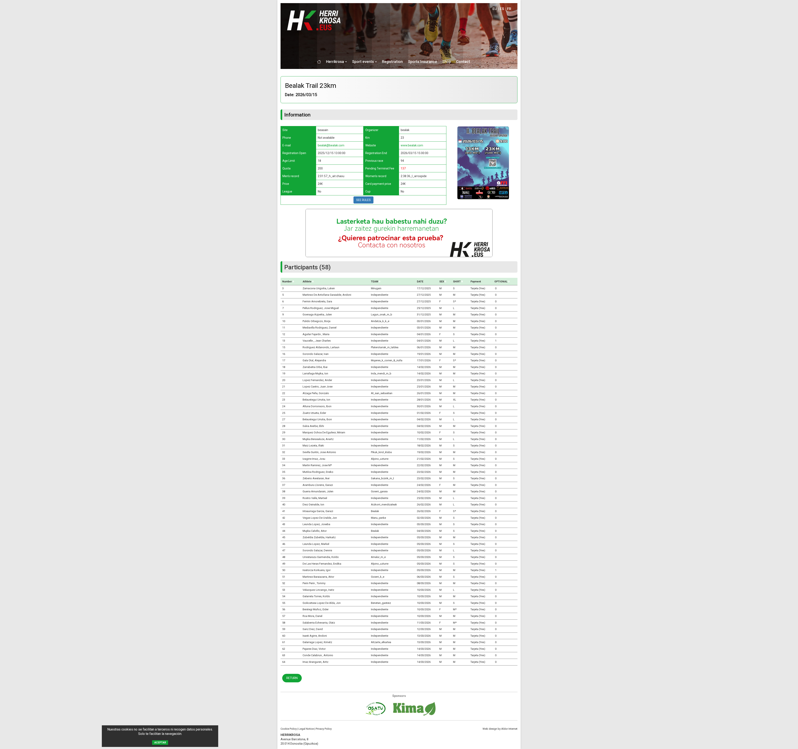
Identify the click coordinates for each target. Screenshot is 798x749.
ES (502, 9)
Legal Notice (306, 728)
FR (509, 9)
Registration (392, 61)
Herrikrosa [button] (335, 61)
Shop (446, 61)
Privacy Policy (324, 728)
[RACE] (483, 162)
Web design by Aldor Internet (500, 728)
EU (495, 9)
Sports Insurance (422, 61)
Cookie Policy (289, 728)
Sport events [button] (363, 61)
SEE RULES (363, 200)
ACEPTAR (160, 742)
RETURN (292, 678)
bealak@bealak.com (331, 145)
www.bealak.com (412, 145)
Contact (463, 61)
